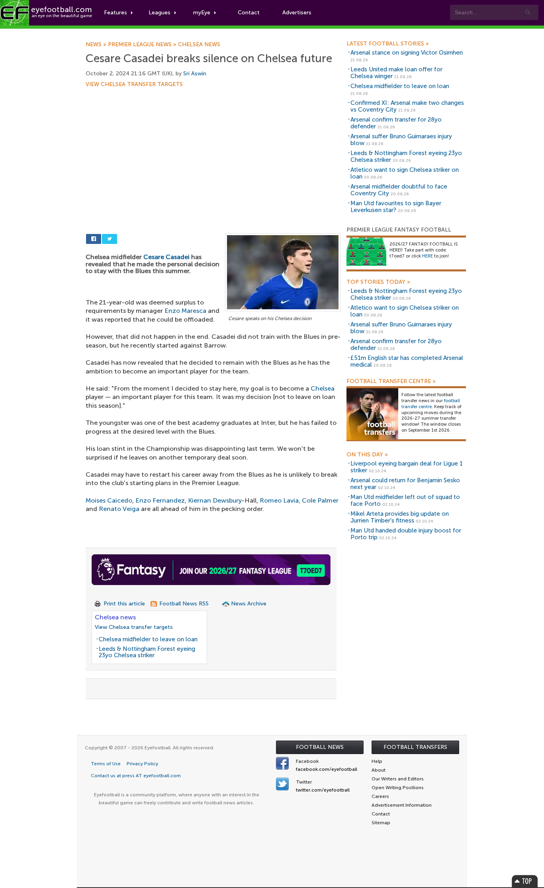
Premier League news (143, 45)
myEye (201, 12)
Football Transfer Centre (391, 381)
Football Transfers (415, 747)
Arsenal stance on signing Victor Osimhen (406, 52)
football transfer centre (430, 403)
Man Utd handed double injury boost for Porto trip (405, 534)
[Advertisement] (213, 146)
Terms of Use (106, 763)
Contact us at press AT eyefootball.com (136, 775)
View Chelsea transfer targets (134, 84)
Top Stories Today (378, 282)
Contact (249, 12)
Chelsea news (199, 45)
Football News (320, 747)
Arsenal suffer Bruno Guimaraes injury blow (401, 140)
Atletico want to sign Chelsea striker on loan (404, 173)
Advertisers (296, 12)
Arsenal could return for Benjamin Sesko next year (405, 484)
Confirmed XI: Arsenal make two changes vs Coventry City (407, 106)
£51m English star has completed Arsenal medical (406, 361)
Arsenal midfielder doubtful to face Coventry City (398, 190)
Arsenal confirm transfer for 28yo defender (396, 123)
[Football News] (46, 13)
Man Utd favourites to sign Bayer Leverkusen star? (395, 207)
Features (115, 12)
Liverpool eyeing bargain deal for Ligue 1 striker (406, 467)
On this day (367, 455)
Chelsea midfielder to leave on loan (148, 639)
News (97, 45)
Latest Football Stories (387, 44)
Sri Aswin (194, 73)
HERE (427, 256)
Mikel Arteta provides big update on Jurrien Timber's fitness (399, 517)
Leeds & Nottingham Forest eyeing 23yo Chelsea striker (147, 652)
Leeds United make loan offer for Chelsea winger (396, 73)
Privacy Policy (142, 763)
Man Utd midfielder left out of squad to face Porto (405, 500)
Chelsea (323, 388)
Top (525, 881)
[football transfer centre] (372, 414)
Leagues (159, 12)
